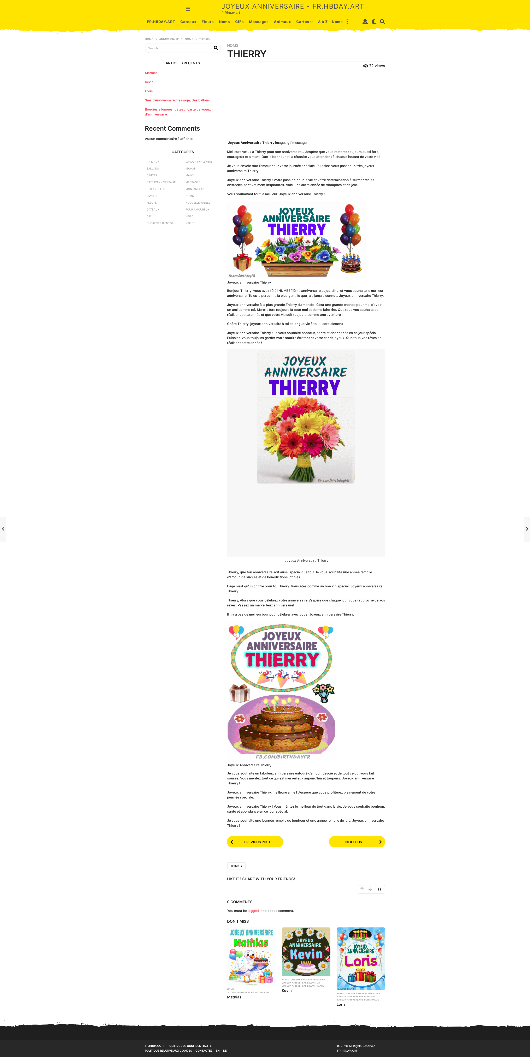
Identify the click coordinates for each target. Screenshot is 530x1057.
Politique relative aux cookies (168, 1050)
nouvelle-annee (198, 202)
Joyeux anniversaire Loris (363, 993)
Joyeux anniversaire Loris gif (356, 996)
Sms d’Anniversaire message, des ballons (177, 100)
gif (149, 216)
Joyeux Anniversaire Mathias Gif (248, 992)
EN (218, 1050)
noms (232, 45)
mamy (190, 175)
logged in (255, 911)
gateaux (153, 209)
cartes (152, 175)
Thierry (236, 865)
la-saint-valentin (199, 161)
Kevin (287, 990)
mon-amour (195, 189)
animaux (153, 161)
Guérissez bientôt (160, 223)
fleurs (152, 202)
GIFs (239, 22)
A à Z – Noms (330, 22)
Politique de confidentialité (190, 1045)
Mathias (234, 997)
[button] (187, 9)
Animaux (282, 22)
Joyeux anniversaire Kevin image (303, 986)
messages (193, 182)
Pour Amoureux (197, 209)
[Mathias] (251, 956)
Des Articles (156, 189)
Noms (224, 22)
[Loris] (361, 958)
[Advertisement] (306, 104)
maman (191, 168)
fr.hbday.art (154, 1045)
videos (190, 223)
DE (225, 1050)
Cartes (302, 22)
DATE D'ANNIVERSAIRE (161, 182)
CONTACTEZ (203, 1050)
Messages (259, 22)
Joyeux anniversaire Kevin (308, 979)
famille (152, 195)
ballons (153, 168)
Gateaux (188, 22)
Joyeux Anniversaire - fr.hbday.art (293, 6)
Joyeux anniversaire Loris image (358, 999)
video (190, 216)
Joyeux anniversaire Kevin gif (301, 982)
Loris (341, 1004)
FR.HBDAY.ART (161, 22)
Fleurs (208, 22)
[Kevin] (306, 951)
